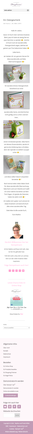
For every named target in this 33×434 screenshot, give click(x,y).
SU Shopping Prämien (10, 372)
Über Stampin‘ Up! (9, 385)
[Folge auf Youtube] (5, 406)
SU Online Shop (8, 366)
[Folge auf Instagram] (10, 406)
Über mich (6, 348)
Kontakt (5, 351)
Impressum (6, 357)
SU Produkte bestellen (10, 369)
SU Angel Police (8, 375)
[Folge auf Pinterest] (14, 406)
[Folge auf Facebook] (19, 406)
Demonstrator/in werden (10, 388)
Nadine (8, 23)
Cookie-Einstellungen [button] (10, 395)
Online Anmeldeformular (10, 391)
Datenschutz (7, 354)
